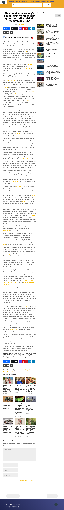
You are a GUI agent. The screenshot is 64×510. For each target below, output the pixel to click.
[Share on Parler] (26, 28)
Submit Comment (27, 480)
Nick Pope (20, 24)
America (25, 282)
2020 (14, 94)
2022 (6, 88)
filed (4, 244)
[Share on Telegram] (29, 28)
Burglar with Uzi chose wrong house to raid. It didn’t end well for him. (51, 25)
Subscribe (47, 5)
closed (33, 215)
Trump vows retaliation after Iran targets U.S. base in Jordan (52, 43)
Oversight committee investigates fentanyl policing (51, 55)
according (27, 68)
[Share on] (4, 32)
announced (19, 187)
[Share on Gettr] (23, 28)
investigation (16, 145)
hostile (24, 201)
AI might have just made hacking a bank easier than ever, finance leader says (52, 31)
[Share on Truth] (20, 28)
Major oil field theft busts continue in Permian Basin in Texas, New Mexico (53, 72)
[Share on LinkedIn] (33, 28)
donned (25, 159)
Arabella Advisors (10, 80)
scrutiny (30, 64)
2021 (33, 92)
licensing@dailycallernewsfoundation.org (14, 357)
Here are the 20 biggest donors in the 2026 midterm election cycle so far (53, 78)
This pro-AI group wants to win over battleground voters (52, 49)
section (27, 306)
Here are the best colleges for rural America (52, 60)
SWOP (34, 195)
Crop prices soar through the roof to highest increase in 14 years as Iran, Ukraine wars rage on (52, 37)
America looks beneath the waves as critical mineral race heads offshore (52, 67)
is (26, 51)
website (15, 337)
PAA (7, 197)
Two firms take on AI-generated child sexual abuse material (51, 84)
